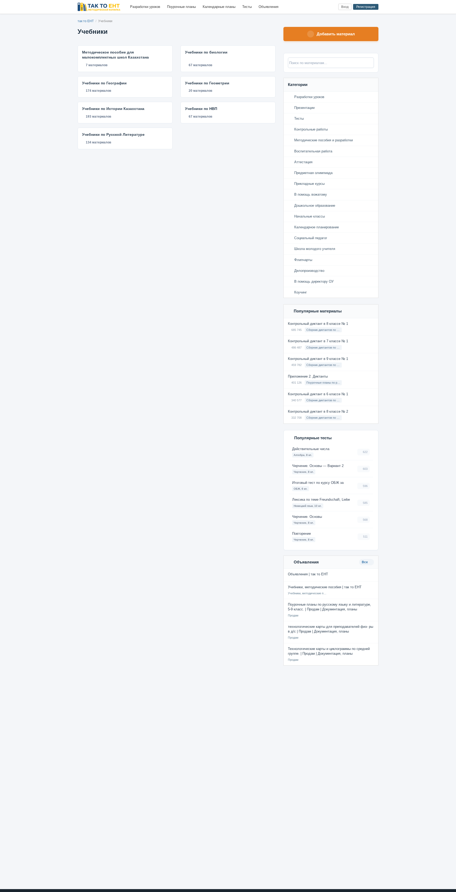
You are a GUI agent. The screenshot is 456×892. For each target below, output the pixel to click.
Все (365, 562)
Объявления (268, 7)
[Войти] (332, 7)
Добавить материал (336, 34)
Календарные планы (219, 7)
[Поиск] (323, 7)
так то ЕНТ (86, 21)
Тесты (247, 7)
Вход (345, 7)
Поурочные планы (181, 7)
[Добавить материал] (315, 7)
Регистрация (365, 7)
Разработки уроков (145, 7)
